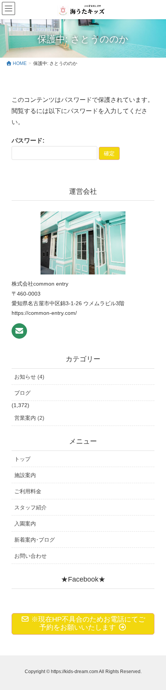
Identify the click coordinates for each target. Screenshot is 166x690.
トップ (22, 459)
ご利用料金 (27, 491)
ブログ (22, 393)
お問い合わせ (30, 556)
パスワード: (28, 140)
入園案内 (25, 523)
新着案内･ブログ (34, 540)
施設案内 (25, 475)
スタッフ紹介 (30, 507)
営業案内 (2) (29, 418)
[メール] (19, 331)
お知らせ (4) (29, 377)
